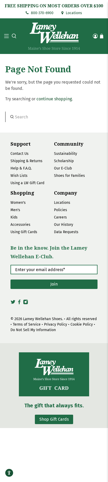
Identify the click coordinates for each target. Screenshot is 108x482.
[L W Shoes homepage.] (54, 36)
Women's (18, 202)
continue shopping (54, 98)
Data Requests (66, 232)
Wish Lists (19, 175)
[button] (13, 36)
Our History (63, 224)
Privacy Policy (55, 324)
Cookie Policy (82, 324)
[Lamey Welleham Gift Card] (54, 374)
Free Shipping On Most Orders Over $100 (54, 6)
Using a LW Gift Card (27, 183)
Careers (60, 217)
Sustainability (65, 153)
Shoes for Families (69, 175)
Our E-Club (63, 168)
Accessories (20, 224)
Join (54, 284)
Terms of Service (27, 324)
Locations (73, 13)
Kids (14, 217)
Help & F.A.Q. (21, 168)
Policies (60, 210)
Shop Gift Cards (54, 419)
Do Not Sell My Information (33, 330)
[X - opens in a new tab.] (12, 303)
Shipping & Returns (26, 161)
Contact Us (19, 153)
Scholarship (64, 161)
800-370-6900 (41, 13)
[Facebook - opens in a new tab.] (19, 303)
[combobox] (53, 117)
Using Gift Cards (23, 232)
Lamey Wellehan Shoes (42, 319)
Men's (15, 210)
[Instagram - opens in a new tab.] (25, 303)
